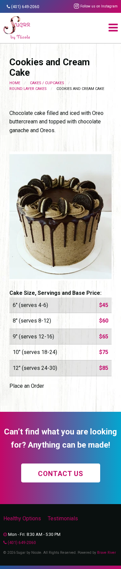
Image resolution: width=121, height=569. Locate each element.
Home (14, 83)
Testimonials (63, 518)
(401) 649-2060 (25, 6)
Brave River (106, 552)
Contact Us (60, 474)
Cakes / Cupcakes (47, 83)
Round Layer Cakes (28, 89)
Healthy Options (22, 518)
